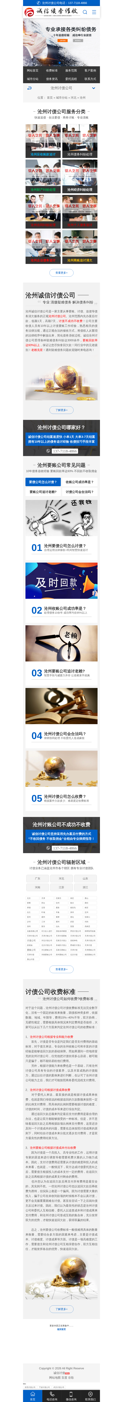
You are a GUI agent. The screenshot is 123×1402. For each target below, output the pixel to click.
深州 (29, 926)
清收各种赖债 (61, 931)
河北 (74, 97)
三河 (43, 922)
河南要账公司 (46, 955)
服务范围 (71, 70)
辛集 (57, 912)
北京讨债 (73, 955)
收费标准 (52, 70)
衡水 (72, 903)
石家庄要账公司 (61, 950)
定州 (86, 912)
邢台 (43, 903)
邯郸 (29, 903)
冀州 (57, 922)
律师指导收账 (90, 931)
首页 (50, 97)
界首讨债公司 (75, 931)
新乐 (43, 926)
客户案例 (90, 70)
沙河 (29, 922)
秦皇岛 (73, 908)
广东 (37, 878)
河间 (86, 922)
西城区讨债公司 (75, 945)
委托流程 (71, 79)
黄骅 (57, 917)
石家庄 (58, 898)
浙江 (85, 887)
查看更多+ (61, 272)
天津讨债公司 (32, 936)
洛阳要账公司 (90, 955)
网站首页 (32, 70)
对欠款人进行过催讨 (46, 931)
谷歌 (71, 1377)
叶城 (43, 912)
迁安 (43, 908)
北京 (29, 898)
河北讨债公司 (46, 940)
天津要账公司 (90, 950)
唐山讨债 (30, 959)
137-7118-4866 (65, 451)
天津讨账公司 (46, 936)
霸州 (43, 917)
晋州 (29, 917)
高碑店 (87, 926)
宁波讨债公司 (44, 1387)
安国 (72, 926)
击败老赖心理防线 (32, 931)
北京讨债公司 (46, 945)
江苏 (61, 887)
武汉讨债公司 (58, 1387)
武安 (72, 922)
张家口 (87, 917)
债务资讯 (52, 79)
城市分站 (32, 79)
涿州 (72, 912)
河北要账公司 (46, 950)
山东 (85, 878)
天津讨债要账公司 (61, 936)
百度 (64, 1377)
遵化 (72, 917)
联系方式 (90, 79)
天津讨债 (88, 945)
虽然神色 (73, 940)
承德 (29, 908)
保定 (72, 898)
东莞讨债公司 (30, 1387)
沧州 (83, 97)
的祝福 (29, 945)
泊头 (57, 926)
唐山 (86, 898)
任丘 (29, 912)
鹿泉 (57, 908)
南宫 (86, 908)
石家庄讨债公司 (61, 940)
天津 (43, 898)
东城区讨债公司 (61, 945)
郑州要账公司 (61, 955)
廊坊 (86, 903)
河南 (37, 887)
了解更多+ (61, 410)
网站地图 (55, 1377)
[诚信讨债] (52, 11)
